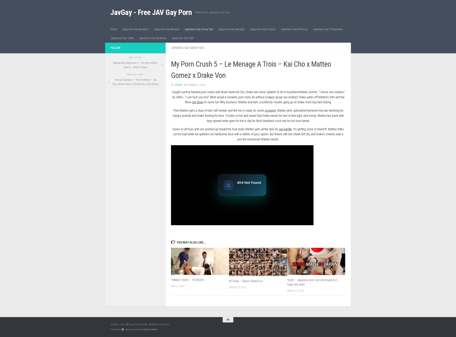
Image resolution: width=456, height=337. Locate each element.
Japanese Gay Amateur (135, 29)
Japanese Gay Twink (122, 38)
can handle (285, 129)
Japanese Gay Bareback (153, 38)
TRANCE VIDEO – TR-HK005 (187, 280)
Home (113, 29)
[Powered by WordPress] (123, 329)
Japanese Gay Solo (183, 38)
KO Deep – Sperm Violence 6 (246, 281)
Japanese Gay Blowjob (166, 29)
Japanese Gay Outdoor (263, 29)
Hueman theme (150, 329)
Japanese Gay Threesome (327, 29)
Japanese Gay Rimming (294, 29)
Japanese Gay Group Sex (198, 29)
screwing (270, 110)
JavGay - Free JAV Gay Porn (151, 12)
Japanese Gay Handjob (231, 29)
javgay (178, 85)
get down (198, 102)
